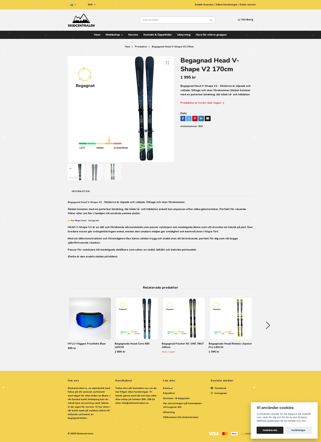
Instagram (220, 393)
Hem (97, 35)
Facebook (220, 388)
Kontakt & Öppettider (157, 35)
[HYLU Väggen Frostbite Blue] (90, 318)
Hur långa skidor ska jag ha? (85, 220)
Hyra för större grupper (211, 35)
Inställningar (298, 430)
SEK (90, 4)
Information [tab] (81, 191)
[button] (267, 325)
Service (133, 35)
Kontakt (168, 388)
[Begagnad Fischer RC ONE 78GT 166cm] (184, 318)
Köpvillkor (169, 393)
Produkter (141, 46)
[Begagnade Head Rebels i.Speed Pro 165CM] (231, 318)
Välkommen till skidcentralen (180, 417)
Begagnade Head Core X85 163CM (132, 345)
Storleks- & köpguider (176, 398)
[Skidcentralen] (114, 20)
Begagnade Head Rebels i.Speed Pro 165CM (230, 345)
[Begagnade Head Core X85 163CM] (137, 318)
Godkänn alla (270, 430)
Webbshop (112, 35)
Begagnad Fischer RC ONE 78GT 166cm (183, 345)
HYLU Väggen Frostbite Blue (87, 344)
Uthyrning (183, 35)
